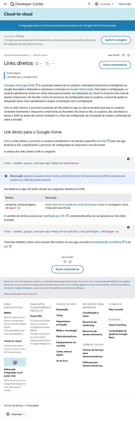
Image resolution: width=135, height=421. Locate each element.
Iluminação (62, 309)
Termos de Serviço (13, 405)
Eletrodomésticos (66, 336)
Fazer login (125, 4)
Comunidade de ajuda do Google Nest (118, 334)
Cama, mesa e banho (64, 353)
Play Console (116, 309)
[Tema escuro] (128, 159)
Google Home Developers (16, 55)
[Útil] (123, 55)
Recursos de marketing (90, 323)
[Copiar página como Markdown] (47, 63)
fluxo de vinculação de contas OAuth (72, 204)
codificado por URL (54, 216)
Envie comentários (115, 65)
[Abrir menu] (5, 4)
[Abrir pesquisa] (89, 4)
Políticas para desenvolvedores (93, 364)
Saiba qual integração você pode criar (13, 372)
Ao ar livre (62, 360)
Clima (59, 315)
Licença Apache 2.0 (80, 284)
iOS (6, 246)
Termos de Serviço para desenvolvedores (93, 353)
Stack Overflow (117, 324)
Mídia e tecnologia (66, 330)
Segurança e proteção (63, 323)
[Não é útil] (128, 55)
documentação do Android (107, 242)
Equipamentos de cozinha (66, 344)
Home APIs (36, 316)
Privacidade (33, 405)
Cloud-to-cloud (18, 14)
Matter (7, 312)
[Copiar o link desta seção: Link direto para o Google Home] (65, 132)
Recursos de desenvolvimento (92, 333)
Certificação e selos (91, 314)
